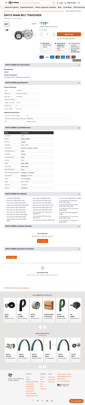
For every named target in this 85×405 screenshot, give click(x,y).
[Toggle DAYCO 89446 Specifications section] (79, 82)
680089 (28, 139)
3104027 (23, 154)
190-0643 (29, 148)
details (59, 50)
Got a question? (76, 401)
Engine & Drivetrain (26, 7)
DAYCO (6, 72)
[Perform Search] (54, 3)
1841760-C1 (24, 172)
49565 (22, 166)
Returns (28, 379)
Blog (41, 379)
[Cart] (79, 3)
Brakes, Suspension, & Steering (45, 7)
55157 (22, 169)
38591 (22, 163)
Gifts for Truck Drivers (32, 395)
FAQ (41, 384)
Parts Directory (30, 391)
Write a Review (17, 18)
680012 (23, 139)
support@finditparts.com (64, 376)
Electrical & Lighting (11, 7)
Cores (27, 377)
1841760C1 (31, 172)
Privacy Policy (51, 379)
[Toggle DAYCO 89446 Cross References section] (79, 127)
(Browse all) (42, 335)
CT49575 (23, 142)
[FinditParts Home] (14, 3)
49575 (22, 151)
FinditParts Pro (30, 386)
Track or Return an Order (64, 374)
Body (59, 7)
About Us (42, 377)
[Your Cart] (79, 3)
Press (41, 386)
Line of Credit (30, 384)
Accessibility (51, 381)
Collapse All (77, 60)
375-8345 (35, 148)
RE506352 (23, 175)
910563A (28, 178)
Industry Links (30, 388)
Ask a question (11, 257)
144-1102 (23, 148)
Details (45, 47)
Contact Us (43, 388)
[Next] (44, 327)
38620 (26, 163)
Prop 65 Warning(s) (24, 288)
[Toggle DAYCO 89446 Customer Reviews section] (79, 226)
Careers (42, 381)
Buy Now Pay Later (31, 393)
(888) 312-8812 (61, 378)
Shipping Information (32, 381)
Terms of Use (51, 377)
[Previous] (40, 327)
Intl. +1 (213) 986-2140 (63, 381)
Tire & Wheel (67, 7)
